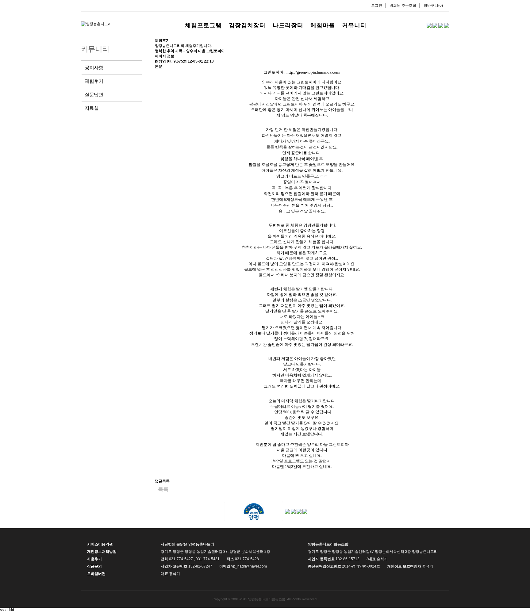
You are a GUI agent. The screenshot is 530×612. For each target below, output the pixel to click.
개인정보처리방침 (102, 551)
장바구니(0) (433, 5)
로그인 (376, 5)
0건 (170, 61)
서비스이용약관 (100, 544)
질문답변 (94, 94)
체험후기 (94, 81)
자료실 (91, 108)
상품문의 (94, 566)
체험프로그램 (203, 25)
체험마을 (322, 25)
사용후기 (94, 559)
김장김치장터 (247, 25)
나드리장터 (288, 25)
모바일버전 (96, 574)
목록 (163, 489)
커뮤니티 (354, 25)
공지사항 (94, 67)
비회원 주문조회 (403, 5)
